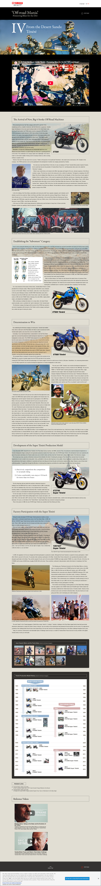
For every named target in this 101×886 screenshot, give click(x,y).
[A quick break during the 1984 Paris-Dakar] (50, 650)
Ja (86, 3)
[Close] (98, 878)
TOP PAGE (86, 13)
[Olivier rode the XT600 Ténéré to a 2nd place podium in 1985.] (71, 650)
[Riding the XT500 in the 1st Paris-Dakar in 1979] (19, 650)
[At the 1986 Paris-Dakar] (29, 661)
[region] (50, 878)
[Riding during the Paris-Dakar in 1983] (40, 650)
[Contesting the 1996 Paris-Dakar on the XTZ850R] (61, 661)
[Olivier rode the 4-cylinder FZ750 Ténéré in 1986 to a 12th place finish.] (19, 661)
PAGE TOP (50, 868)
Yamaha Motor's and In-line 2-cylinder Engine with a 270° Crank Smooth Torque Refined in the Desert (31, 787)
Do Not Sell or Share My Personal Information (77, 878)
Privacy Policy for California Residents (12, 882)
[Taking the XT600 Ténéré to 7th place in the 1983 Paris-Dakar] (29, 650)
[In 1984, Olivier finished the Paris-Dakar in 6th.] (61, 650)
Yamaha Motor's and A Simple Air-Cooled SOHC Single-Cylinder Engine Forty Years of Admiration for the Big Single (34, 790)
